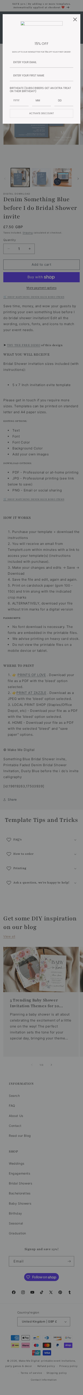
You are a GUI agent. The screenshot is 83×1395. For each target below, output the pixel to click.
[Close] (75, 19)
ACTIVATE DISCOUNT (41, 113)
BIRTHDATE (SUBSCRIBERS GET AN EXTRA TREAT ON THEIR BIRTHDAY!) (40, 89)
